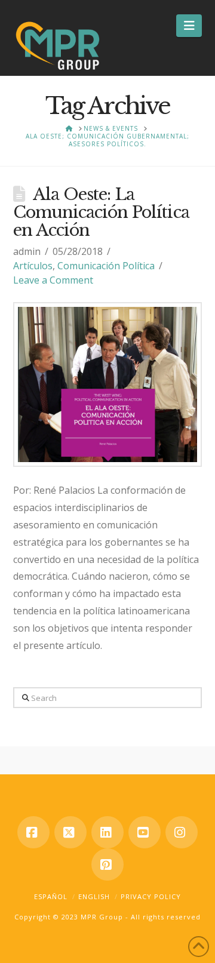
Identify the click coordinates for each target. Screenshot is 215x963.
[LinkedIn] (107, 832)
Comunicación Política (106, 265)
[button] (189, 25)
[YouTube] (144, 832)
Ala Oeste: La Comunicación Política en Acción (101, 212)
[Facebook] (33, 832)
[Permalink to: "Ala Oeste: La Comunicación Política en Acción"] (108, 385)
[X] (70, 832)
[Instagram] (181, 832)
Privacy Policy (151, 896)
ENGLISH (94, 896)
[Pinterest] (107, 864)
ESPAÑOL (50, 896)
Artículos (33, 265)
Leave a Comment (53, 280)
